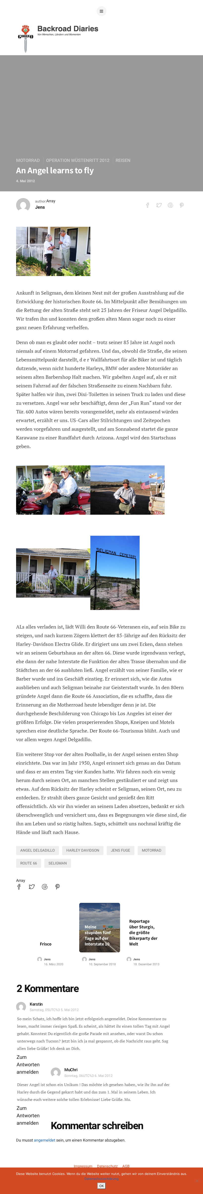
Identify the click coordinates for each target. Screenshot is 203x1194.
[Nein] (196, 1180)
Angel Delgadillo (37, 850)
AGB (125, 1166)
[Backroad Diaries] (101, 47)
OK (101, 1186)
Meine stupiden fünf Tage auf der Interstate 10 (98, 935)
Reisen (123, 160)
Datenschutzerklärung (101, 1179)
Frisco (45, 944)
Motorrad (28, 160)
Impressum (83, 1166)
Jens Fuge (120, 850)
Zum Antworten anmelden (28, 1065)
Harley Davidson (82, 850)
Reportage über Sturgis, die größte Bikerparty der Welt (143, 932)
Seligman (58, 863)
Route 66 (28, 863)
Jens (40, 207)
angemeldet (44, 1140)
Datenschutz (107, 1166)
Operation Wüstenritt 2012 (77, 160)
